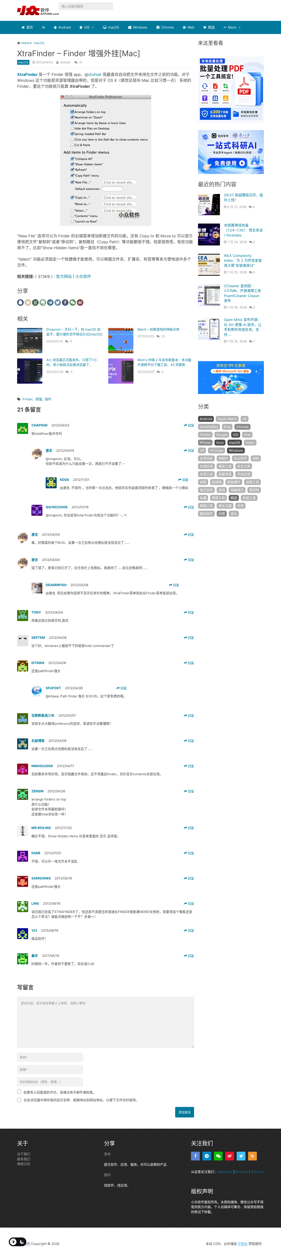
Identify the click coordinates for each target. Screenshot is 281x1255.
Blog (227, 427)
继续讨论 (23, 1164)
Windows (139, 27)
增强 (38, 399)
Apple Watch (227, 419)
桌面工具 (252, 482)
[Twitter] (241, 1156)
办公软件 (240, 458)
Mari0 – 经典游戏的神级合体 (158, 329)
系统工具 (249, 498)
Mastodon (225, 1172)
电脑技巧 (237, 490)
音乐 (234, 514)
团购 (255, 458)
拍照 (203, 482)
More (231, 27)
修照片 (223, 458)
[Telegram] (206, 1156)
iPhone (205, 442)
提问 (107, 1175)
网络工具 (206, 506)
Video (250, 442)
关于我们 (23, 1154)
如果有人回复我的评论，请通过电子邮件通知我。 (59, 1092)
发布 (107, 1154)
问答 (221, 514)
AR (244, 419)
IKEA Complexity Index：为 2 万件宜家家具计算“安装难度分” (243, 260)
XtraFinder (27, 74)
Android (64, 27)
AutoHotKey (209, 427)
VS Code (216, 450)
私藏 (203, 498)
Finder (27, 399)
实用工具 (206, 474)
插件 (48, 399)
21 (81, 62)
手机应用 (243, 474)
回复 (190, 425)
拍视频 (217, 482)
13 (163, 336)
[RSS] (252, 1156)
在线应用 (206, 466)
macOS (113, 27)
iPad (247, 435)
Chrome (167, 27)
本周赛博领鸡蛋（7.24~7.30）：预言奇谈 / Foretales (243, 230)
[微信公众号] (218, 1156)
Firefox (205, 435)
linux (220, 442)
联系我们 (23, 1159)
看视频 (254, 490)
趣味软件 (206, 514)
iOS (86, 27)
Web (190, 27)
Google (221, 435)
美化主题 (225, 506)
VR (202, 450)
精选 (211, 27)
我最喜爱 (225, 474)
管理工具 (218, 498)
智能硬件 (233, 482)
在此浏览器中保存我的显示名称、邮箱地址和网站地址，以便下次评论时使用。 (81, 1100)
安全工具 (243, 466)
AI (43, 27)
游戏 (221, 490)
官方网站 (64, 276)
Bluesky (242, 1172)
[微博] (229, 1156)
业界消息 (206, 458)
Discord (257, 1172)
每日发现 (206, 490)
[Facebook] (195, 1156)
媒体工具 (225, 466)
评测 (240, 506)
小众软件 (83, 276)
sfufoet (65, 62)
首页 (29, 27)
